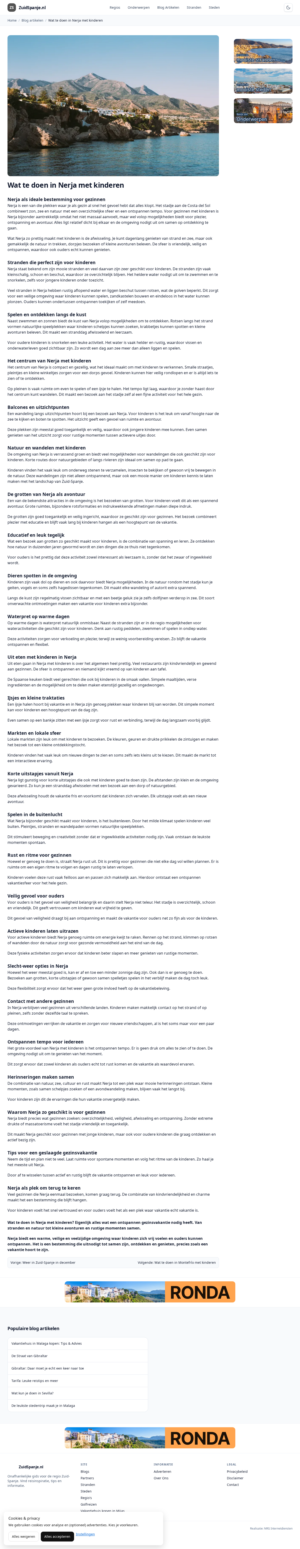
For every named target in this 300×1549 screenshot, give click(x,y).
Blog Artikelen (168, 7)
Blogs (85, 1471)
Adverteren (162, 1471)
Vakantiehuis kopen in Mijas (103, 1511)
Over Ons (161, 1478)
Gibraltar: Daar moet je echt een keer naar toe (47, 1368)
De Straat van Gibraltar (29, 1356)
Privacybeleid (237, 1471)
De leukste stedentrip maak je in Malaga (43, 1405)
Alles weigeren (23, 1536)
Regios (115, 7)
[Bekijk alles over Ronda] (150, 1291)
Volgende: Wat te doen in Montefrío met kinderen (177, 1262)
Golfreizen (89, 1504)
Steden (214, 7)
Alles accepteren (57, 1536)
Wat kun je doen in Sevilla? (32, 1393)
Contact (233, 1484)
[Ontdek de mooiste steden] (263, 81)
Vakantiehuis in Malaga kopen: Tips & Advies (46, 1343)
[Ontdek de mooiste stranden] (263, 51)
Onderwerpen (139, 7)
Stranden (194, 7)
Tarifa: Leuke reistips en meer (34, 1380)
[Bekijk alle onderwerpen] (263, 110)
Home (12, 20)
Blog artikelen (32, 20)
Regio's (86, 1498)
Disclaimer (235, 1478)
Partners (87, 1478)
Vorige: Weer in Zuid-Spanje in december (43, 1262)
